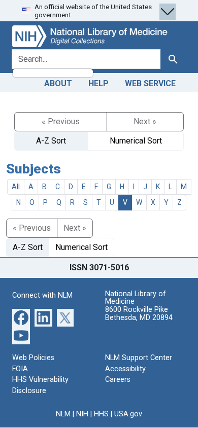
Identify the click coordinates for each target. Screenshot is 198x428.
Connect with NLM (42, 295)
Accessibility (125, 369)
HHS (101, 414)
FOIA (20, 369)
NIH (82, 414)
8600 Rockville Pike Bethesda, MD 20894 (139, 313)
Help (98, 83)
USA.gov (128, 414)
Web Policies (33, 357)
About (58, 83)
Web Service (150, 83)
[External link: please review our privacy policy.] (21, 317)
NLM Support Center (138, 357)
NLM (63, 414)
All (16, 187)
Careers (117, 379)
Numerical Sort (136, 141)
